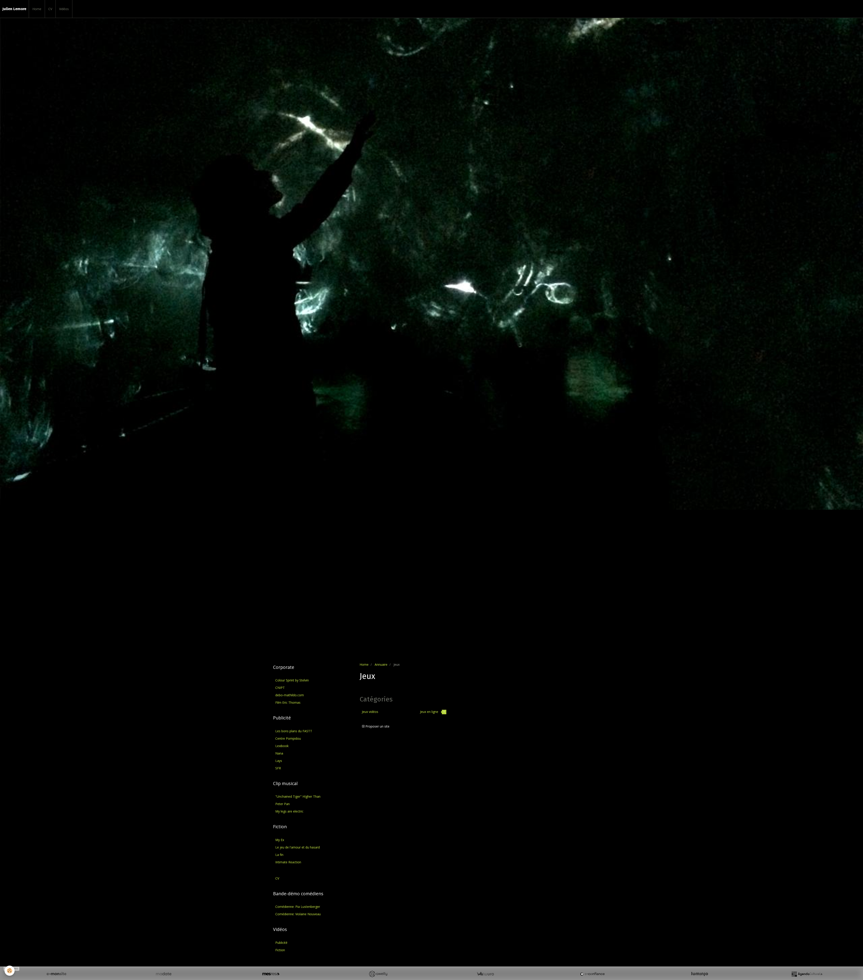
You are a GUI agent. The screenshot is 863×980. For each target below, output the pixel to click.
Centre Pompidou (288, 738)
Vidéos (64, 9)
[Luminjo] (699, 974)
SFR (278, 768)
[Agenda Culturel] (807, 974)
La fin (279, 855)
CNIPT (280, 687)
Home (36, 9)
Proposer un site (377, 726)
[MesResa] (271, 974)
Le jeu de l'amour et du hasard (297, 847)
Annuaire (381, 664)
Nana (279, 753)
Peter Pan (282, 804)
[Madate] (163, 974)
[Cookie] (9, 971)
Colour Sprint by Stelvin (292, 680)
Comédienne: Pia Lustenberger (297, 906)
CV (50, 9)
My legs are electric (289, 811)
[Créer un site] (56, 974)
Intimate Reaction (288, 862)
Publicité (281, 942)
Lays (278, 761)
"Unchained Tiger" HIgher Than (297, 796)
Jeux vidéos (370, 712)
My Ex (279, 840)
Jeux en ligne (432, 712)
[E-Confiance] (592, 974)
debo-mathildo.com (289, 695)
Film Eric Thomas (287, 702)
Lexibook (282, 746)
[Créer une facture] (485, 974)
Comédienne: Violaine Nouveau (298, 914)
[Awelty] (378, 974)
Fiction (280, 950)
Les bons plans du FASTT (293, 731)
